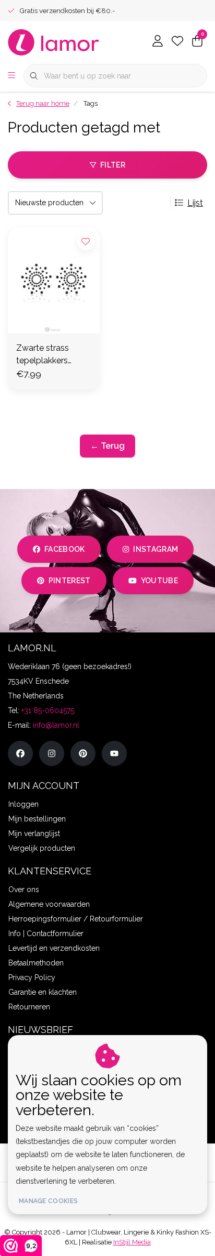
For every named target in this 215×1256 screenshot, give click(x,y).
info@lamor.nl (56, 725)
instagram (155, 549)
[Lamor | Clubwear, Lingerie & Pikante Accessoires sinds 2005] (54, 42)
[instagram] (51, 753)
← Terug (107, 446)
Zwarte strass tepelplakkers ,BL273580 (42, 355)
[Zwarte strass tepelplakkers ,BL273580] (54, 280)
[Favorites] (177, 42)
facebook (64, 549)
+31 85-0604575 (47, 710)
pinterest (70, 580)
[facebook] (20, 753)
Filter (112, 165)
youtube (159, 580)
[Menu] (11, 76)
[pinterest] (82, 753)
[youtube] (114, 753)
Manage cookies (48, 1201)
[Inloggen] (158, 42)
